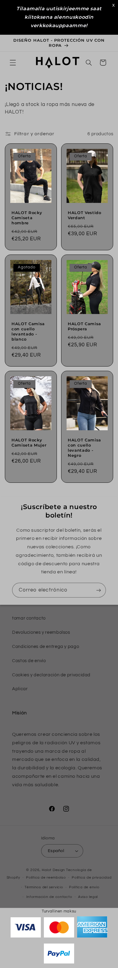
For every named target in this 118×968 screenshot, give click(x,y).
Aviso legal (88, 897)
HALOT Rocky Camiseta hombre (26, 217)
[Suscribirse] (99, 590)
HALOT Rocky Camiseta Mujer (28, 442)
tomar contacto (29, 618)
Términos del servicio (44, 887)
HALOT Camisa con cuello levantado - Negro (84, 448)
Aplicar (20, 689)
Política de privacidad (91, 877)
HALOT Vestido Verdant (84, 215)
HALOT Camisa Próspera (84, 326)
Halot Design (53, 870)
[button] (13, 62)
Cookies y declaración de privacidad (51, 675)
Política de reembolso (46, 877)
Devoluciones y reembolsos (41, 632)
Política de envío (84, 887)
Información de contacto (49, 897)
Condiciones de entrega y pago (45, 646)
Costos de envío (29, 661)
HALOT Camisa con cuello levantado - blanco (28, 331)
